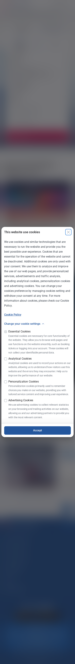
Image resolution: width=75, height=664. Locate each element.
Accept (37, 430)
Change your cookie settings (22, 323)
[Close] (68, 232)
